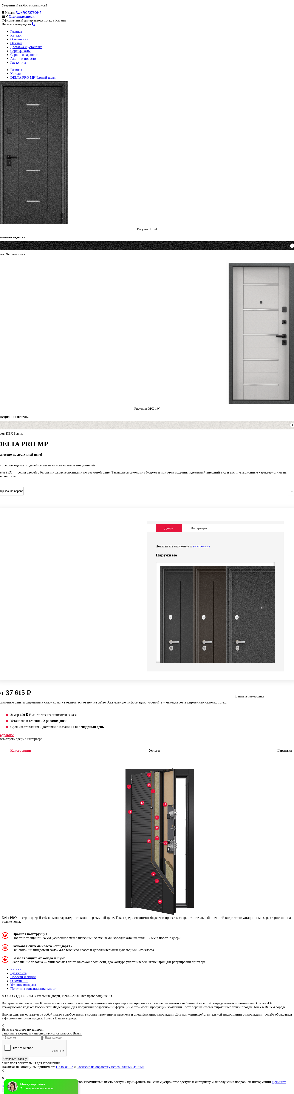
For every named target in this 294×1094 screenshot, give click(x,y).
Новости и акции (23, 977)
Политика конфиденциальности (33, 988)
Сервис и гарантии (24, 55)
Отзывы (16, 43)
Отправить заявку (15, 1058)
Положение (64, 1067)
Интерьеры (199, 528)
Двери (168, 528)
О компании (19, 39)
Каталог (16, 35)
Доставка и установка (26, 47)
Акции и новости (23, 58)
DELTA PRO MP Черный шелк (33, 77)
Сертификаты (20, 51)
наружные (181, 546)
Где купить (18, 62)
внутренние (201, 546)
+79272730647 (30, 12)
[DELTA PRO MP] (174, 638)
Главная (16, 31)
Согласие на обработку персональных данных (110, 1067)
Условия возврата (23, 985)
